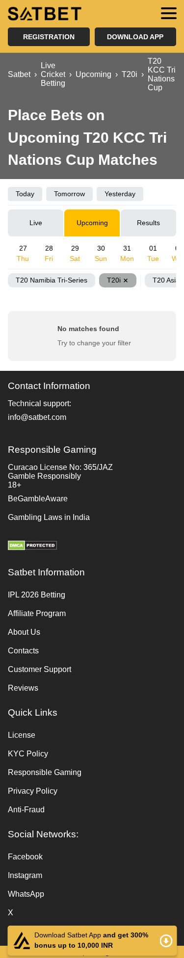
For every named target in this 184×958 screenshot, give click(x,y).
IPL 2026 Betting (36, 595)
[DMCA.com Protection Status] (92, 546)
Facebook (25, 857)
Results (148, 223)
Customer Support (39, 669)
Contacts (23, 651)
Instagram (25, 875)
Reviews (23, 688)
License (21, 735)
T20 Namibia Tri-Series (51, 280)
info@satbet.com (37, 417)
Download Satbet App (92, 941)
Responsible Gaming (44, 772)
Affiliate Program (37, 613)
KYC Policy (28, 754)
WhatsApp (26, 894)
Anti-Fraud (26, 809)
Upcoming (92, 223)
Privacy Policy (32, 791)
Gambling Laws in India (49, 517)
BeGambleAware (38, 498)
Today (25, 194)
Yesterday (120, 194)
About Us (24, 632)
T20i (114, 280)
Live (35, 223)
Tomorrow (69, 194)
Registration (49, 37)
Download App (135, 37)
